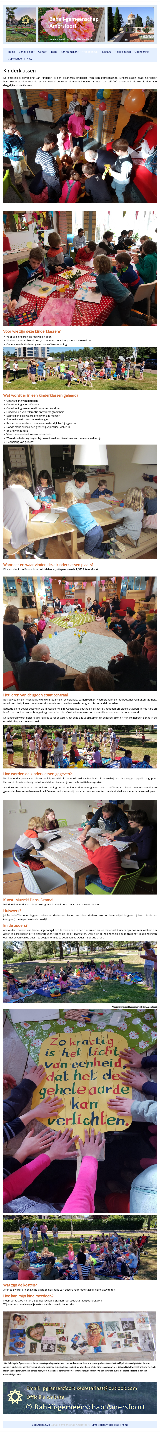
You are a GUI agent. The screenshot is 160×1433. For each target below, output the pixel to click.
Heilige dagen (123, 51)
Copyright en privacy (20, 58)
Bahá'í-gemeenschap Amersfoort (70, 1424)
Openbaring (142, 51)
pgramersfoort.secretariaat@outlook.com (77, 1300)
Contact (42, 51)
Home (11, 51)
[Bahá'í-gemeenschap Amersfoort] (80, 43)
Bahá (54, 51)
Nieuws (106, 51)
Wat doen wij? (90, 51)
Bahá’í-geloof (27, 51)
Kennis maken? (70, 51)
